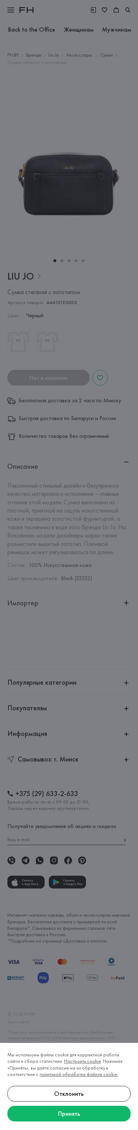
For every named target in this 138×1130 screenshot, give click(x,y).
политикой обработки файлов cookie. (79, 1074)
